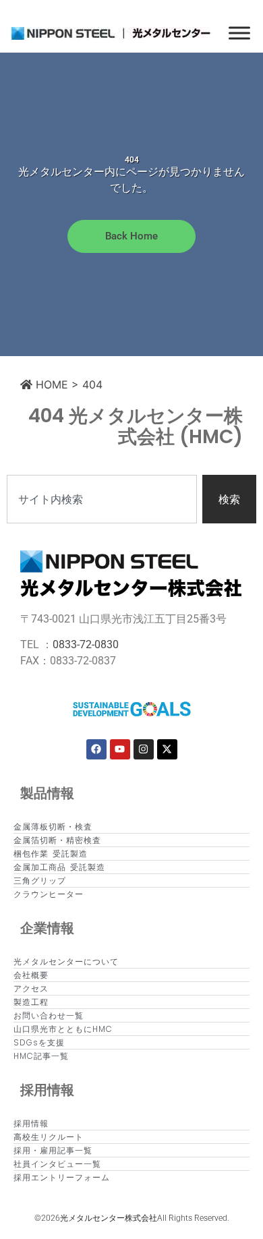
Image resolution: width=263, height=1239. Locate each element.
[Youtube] (120, 749)
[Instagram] (144, 749)
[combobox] (102, 499)
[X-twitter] (167, 749)
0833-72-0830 (86, 644)
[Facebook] (96, 749)
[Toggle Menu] (239, 32)
